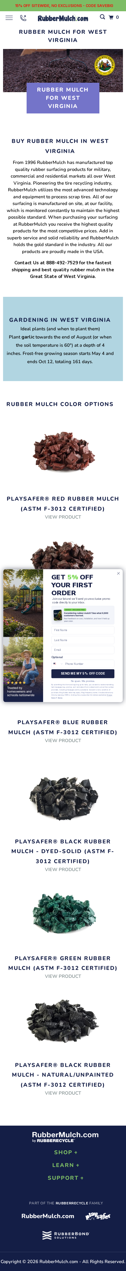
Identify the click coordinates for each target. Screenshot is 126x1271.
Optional (57, 656)
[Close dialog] (118, 573)
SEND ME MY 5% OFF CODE (83, 673)
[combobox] (58, 664)
